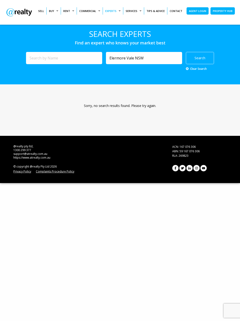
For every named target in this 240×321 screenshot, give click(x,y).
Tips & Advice (155, 11)
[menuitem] (42, 11)
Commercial (87, 11)
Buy (51, 11)
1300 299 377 (22, 150)
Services (131, 11)
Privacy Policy (22, 171)
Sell (41, 11)
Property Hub (222, 11)
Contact (176, 11)
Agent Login (197, 11)
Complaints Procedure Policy (55, 171)
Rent (66, 11)
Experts (110, 11)
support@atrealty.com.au (30, 154)
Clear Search (198, 69)
